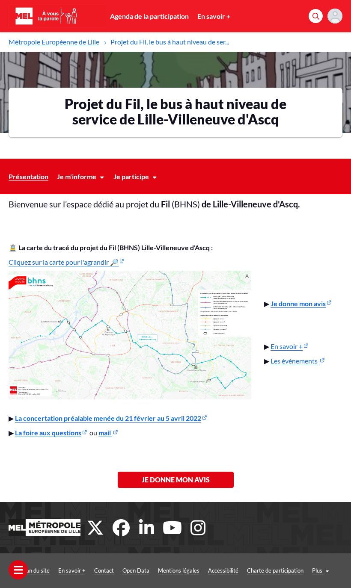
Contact (104, 570)
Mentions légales (178, 570)
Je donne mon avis (175, 480)
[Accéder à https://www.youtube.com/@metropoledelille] (172, 527)
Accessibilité (223, 570)
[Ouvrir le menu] (18, 569)
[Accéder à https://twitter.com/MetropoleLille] (95, 527)
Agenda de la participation (149, 16)
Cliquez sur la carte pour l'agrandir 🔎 (64, 262)
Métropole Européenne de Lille (54, 42)
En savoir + (213, 16)
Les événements (295, 361)
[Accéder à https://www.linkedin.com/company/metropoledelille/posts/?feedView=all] (147, 527)
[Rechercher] (315, 16)
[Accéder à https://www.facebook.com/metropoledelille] (121, 527)
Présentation (28, 176)
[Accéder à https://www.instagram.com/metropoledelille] (198, 527)
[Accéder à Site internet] (44, 527)
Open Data (135, 570)
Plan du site (35, 570)
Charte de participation (275, 570)
